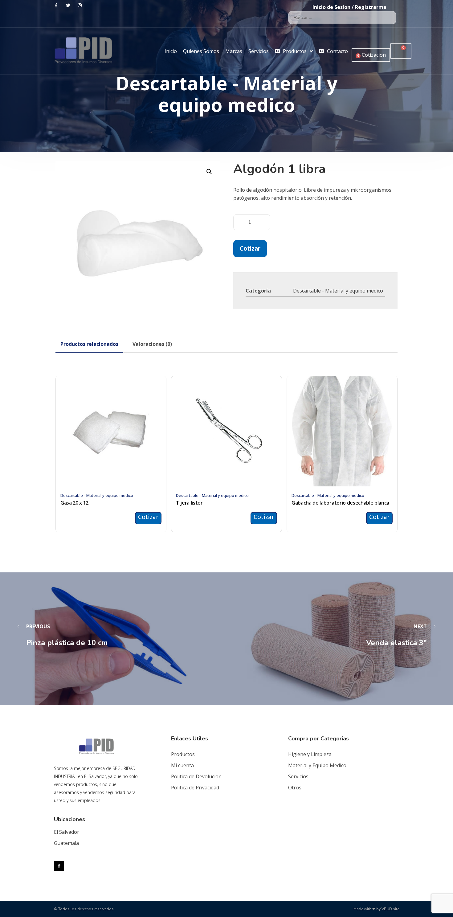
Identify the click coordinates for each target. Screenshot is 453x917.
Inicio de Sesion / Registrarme (349, 7)
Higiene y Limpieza (310, 754)
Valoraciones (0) (152, 344)
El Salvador (66, 832)
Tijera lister (189, 502)
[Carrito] (400, 51)
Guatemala (66, 843)
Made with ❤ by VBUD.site (376, 909)
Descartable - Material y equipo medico (338, 290)
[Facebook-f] (59, 866)
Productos (183, 754)
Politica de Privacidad (195, 787)
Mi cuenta (182, 765)
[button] (209, 171)
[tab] (89, 344)
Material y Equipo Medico (317, 765)
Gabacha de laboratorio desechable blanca (340, 502)
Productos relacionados (89, 344)
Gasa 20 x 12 (74, 502)
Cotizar (250, 248)
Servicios (298, 776)
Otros (294, 787)
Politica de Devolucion (196, 776)
